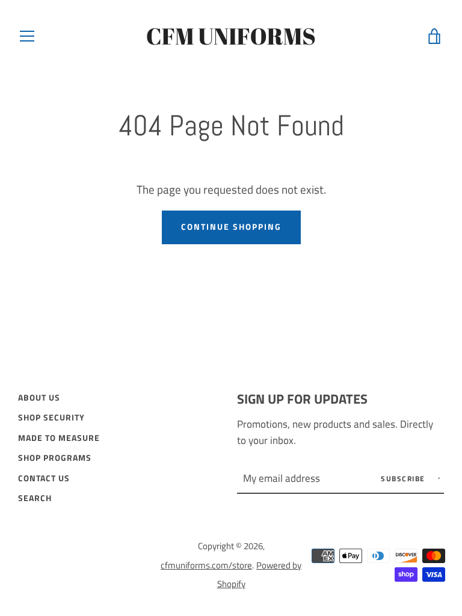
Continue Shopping (231, 226)
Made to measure (59, 438)
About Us (39, 397)
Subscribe (404, 478)
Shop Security (51, 417)
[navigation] (27, 36)
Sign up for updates (302, 398)
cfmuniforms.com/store (206, 565)
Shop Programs (54, 457)
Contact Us (44, 478)
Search (35, 498)
